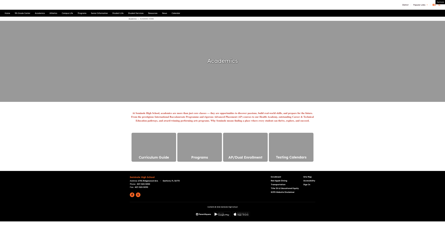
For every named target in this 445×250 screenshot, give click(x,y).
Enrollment (276, 177)
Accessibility (309, 181)
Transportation (278, 184)
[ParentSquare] (203, 214)
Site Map (307, 177)
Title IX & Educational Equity (285, 188)
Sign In (306, 184)
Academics (133, 19)
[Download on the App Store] (241, 214)
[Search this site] (439, 5)
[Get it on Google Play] (222, 214)
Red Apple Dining (279, 181)
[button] (420, 5)
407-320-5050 (143, 184)
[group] (291, 147)
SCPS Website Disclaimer (283, 192)
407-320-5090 (141, 187)
